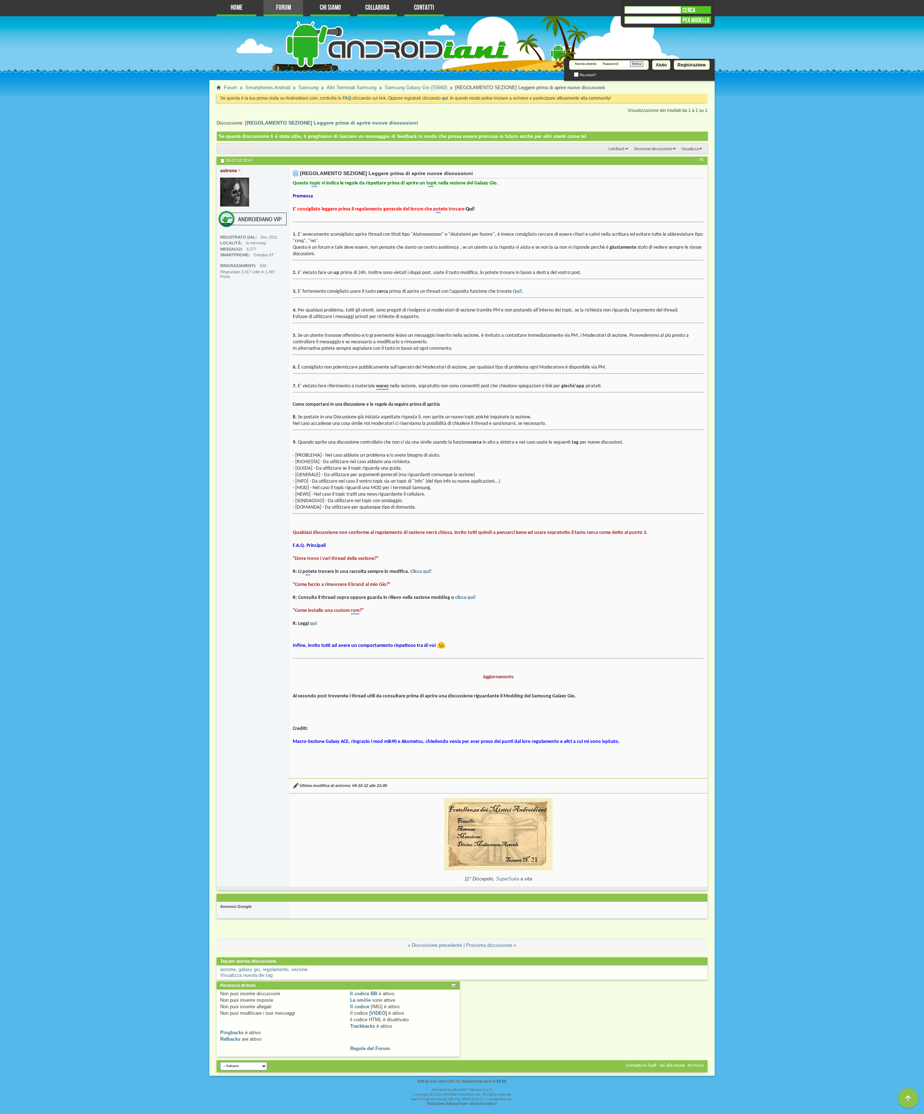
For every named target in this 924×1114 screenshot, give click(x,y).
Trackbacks (362, 1026)
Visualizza (690, 149)
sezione (299, 969)
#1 (701, 160)
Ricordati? (587, 75)
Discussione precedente (437, 945)
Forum (283, 8)
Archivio (696, 1065)
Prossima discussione (489, 945)
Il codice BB (363, 993)
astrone (228, 969)
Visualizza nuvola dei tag (246, 975)
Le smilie (360, 1000)
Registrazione (691, 65)
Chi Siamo (330, 8)
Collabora (377, 8)
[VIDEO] (378, 1013)
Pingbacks (232, 1032)
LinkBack (617, 149)
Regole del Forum (370, 1048)
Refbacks (230, 1039)
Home (237, 8)
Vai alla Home (672, 1065)
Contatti (424, 8)
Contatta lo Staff (641, 1065)
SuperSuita (507, 879)
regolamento (275, 969)
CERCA (689, 10)
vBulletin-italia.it (483, 1104)
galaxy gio (249, 969)
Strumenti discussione (653, 149)
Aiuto (661, 65)
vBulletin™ (461, 1090)
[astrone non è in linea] (234, 192)
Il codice (359, 1006)
